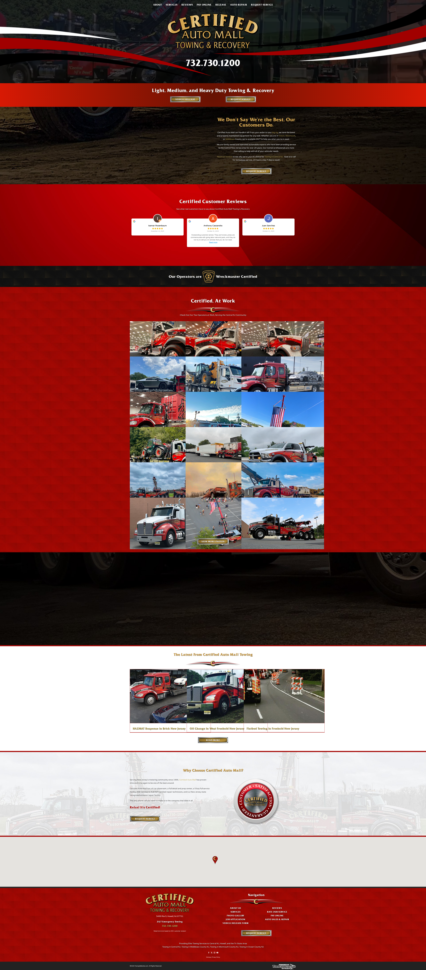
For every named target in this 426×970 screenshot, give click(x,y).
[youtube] (217, 952)
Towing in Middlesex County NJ (195, 947)
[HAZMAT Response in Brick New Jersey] (170, 696)
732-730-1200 (170, 925)
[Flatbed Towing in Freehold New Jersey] (284, 696)
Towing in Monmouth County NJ (224, 947)
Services (236, 912)
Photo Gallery (235, 915)
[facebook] (209, 952)
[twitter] (211, 952)
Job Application (235, 919)
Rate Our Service (277, 912)
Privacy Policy (216, 957)
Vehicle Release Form (235, 923)
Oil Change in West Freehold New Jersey (217, 728)
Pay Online (277, 915)
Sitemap (208, 957)
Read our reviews (224, 157)
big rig (275, 132)
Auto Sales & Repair (277, 919)
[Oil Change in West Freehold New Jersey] (227, 696)
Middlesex (230, 139)
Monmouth (290, 136)
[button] (215, 860)
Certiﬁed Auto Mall (187, 780)
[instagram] (214, 952)
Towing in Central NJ (274, 157)
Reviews (277, 908)
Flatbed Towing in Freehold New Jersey (273, 728)
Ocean (282, 136)
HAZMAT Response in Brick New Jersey (159, 728)
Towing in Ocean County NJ (251, 947)
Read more (213, 242)
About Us (235, 908)
